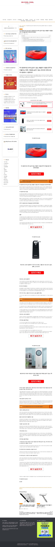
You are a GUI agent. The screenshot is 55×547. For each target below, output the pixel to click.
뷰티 (23, 19)
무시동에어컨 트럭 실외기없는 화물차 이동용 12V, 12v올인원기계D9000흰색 (33, 39)
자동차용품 (42, 19)
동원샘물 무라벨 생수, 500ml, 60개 (10, 99)
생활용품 (26, 19)
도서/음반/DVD (9, 19)
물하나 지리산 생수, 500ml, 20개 (10, 102)
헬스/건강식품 (28, 20)
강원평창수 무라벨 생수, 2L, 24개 (10, 96)
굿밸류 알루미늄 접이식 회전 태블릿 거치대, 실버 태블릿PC (44, 506)
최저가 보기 (49, 112)
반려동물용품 (20, 19)
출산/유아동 (50, 19)
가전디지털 (4, 19)
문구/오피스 (14, 19)
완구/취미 (37, 19)
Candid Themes (35, 544)
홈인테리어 (33, 20)
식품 (34, 19)
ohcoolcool (26, 33)
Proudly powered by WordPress (22, 544)
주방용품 (46, 19)
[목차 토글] (49, 36)
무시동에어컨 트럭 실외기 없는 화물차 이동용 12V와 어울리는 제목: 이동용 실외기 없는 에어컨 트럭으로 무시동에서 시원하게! (36, 38)
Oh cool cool (27, 2)
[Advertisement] (27, 12)
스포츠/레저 (31, 19)
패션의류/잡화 (23, 20)
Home (20, 25)
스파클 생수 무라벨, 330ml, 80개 (10, 101)
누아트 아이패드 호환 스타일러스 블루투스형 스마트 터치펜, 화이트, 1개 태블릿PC (27, 506)
